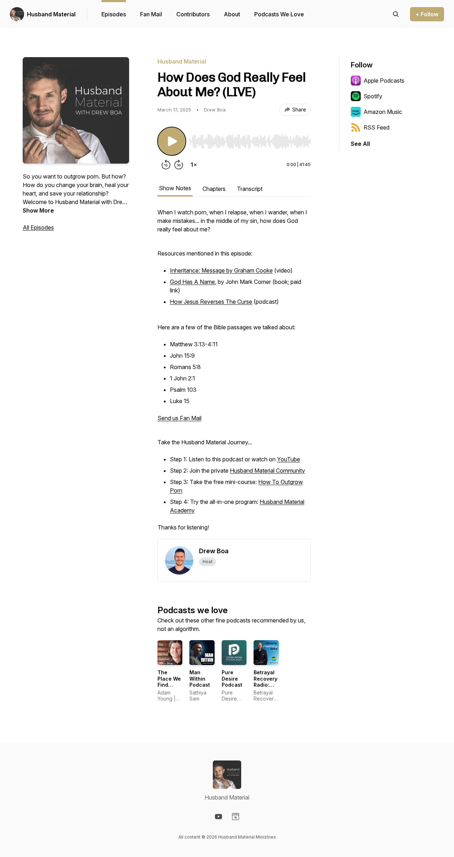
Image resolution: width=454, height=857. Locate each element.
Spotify (373, 96)
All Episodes (38, 227)
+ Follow (427, 14)
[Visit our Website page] (235, 816)
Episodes (113, 14)
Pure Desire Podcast (232, 678)
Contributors (193, 14)
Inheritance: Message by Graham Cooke (221, 270)
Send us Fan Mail (179, 418)
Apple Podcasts (384, 80)
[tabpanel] (234, 373)
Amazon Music (383, 111)
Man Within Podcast (199, 678)
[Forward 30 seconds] (179, 165)
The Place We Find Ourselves (170, 681)
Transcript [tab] (249, 188)
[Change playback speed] (194, 165)
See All (360, 143)
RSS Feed (376, 127)
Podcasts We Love (279, 14)
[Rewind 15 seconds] (166, 165)
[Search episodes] (396, 14)
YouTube (288, 459)
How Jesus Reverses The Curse (211, 301)
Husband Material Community (267, 470)
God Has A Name (192, 281)
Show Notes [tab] (175, 188)
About (232, 14)
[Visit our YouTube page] (218, 816)
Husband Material (51, 14)
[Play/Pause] (171, 141)
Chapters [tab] (214, 188)
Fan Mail (151, 14)
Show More (38, 210)
